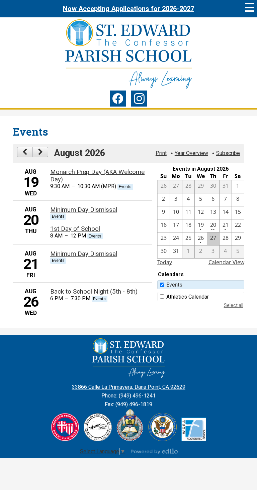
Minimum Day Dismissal (83, 209)
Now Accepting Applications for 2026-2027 (128, 9)
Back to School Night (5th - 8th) (94, 291)
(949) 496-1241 (137, 395)
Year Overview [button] (191, 153)
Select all (233, 305)
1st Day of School (75, 228)
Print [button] (161, 153)
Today (164, 262)
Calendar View (226, 262)
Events (174, 285)
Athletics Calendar (187, 297)
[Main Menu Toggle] (249, 7)
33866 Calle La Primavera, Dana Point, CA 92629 (128, 387)
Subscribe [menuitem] (228, 153)
